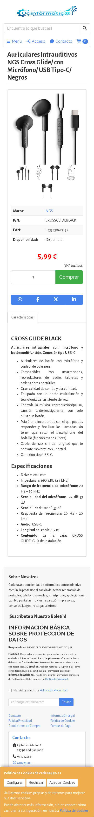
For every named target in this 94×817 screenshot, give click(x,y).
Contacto (63, 41)
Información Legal (63, 715)
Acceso (38, 41)
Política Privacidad (20, 720)
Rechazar (36, 782)
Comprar (69, 277)
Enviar (66, 702)
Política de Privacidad (56, 679)
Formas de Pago (61, 726)
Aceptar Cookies (62, 782)
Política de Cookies (74, 810)
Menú (16, 41)
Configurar (15, 782)
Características (22, 317)
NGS (49, 211)
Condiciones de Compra (24, 726)
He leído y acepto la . (40, 690)
